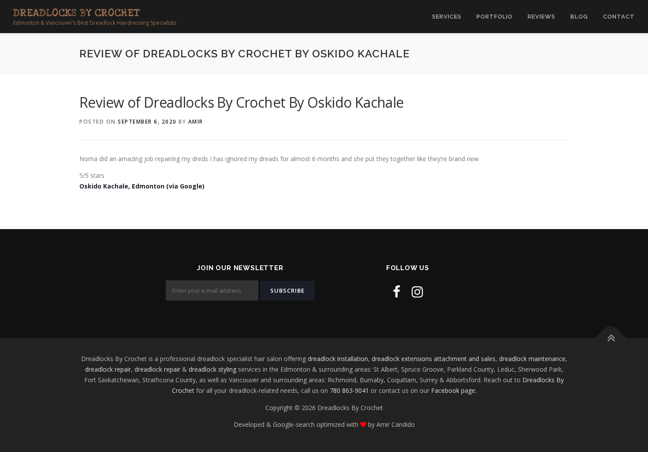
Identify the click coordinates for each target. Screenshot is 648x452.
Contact (619, 16)
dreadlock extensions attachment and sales (433, 358)
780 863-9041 (349, 390)
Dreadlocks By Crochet (76, 13)
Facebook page (453, 390)
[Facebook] (396, 291)
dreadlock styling (212, 369)
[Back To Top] (610, 338)
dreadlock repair (108, 369)
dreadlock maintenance (532, 358)
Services (447, 16)
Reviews (541, 16)
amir (195, 121)
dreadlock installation (338, 358)
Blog (579, 16)
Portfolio (495, 16)
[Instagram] (417, 291)
